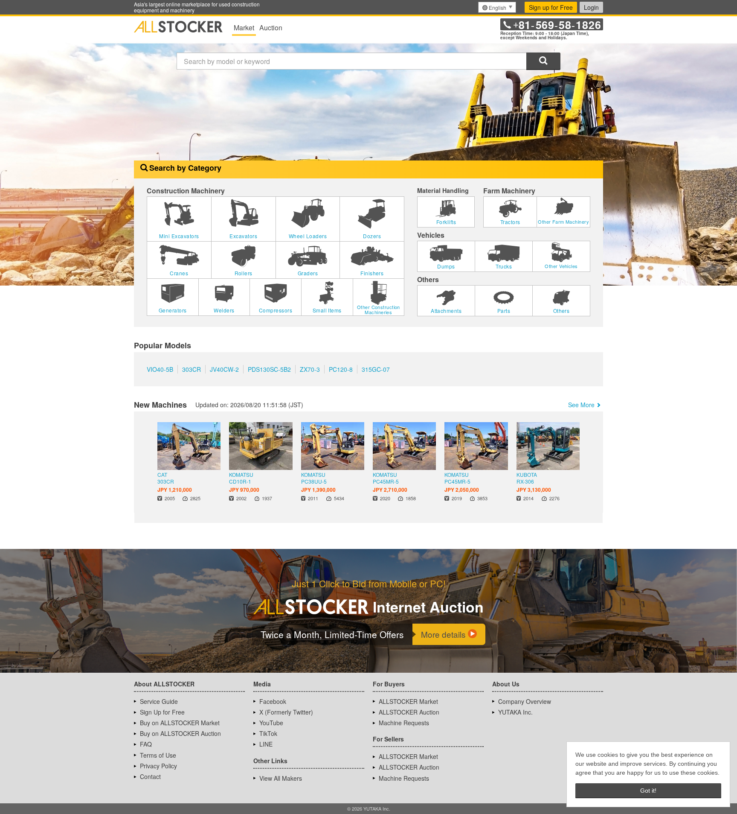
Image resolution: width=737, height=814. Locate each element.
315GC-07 (376, 369)
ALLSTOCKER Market (408, 701)
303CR (191, 369)
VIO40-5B (160, 369)
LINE (266, 744)
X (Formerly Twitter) (286, 712)
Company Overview (524, 701)
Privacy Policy (158, 765)
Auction (270, 27)
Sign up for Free (551, 7)
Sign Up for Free (162, 712)
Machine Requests (404, 722)
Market (244, 27)
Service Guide (159, 701)
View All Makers (280, 778)
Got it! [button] (648, 790)
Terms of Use (158, 755)
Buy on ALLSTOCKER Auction (180, 733)
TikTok (268, 733)
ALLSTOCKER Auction (409, 712)
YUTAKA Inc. (515, 712)
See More (581, 404)
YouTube (271, 722)
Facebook (272, 701)
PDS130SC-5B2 (269, 369)
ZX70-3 (310, 369)
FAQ (146, 744)
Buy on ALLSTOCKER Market (180, 722)
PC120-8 (341, 369)
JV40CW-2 (224, 369)
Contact (150, 776)
